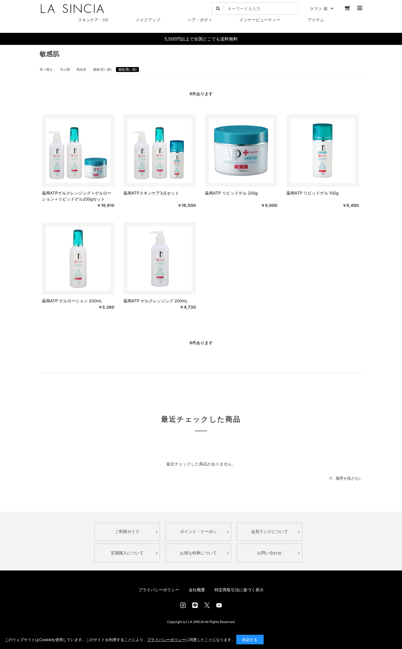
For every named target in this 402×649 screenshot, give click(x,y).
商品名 (81, 69)
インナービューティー (259, 19)
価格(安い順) (102, 69)
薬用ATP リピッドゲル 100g (312, 193)
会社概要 (197, 589)
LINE (195, 605)
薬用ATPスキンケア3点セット (151, 193)
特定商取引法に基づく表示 (239, 589)
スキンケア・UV (93, 19)
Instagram (182, 605)
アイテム (316, 19)
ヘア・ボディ (200, 19)
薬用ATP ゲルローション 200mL (72, 300)
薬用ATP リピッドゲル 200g (231, 193)
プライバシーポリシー (158, 589)
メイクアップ (148, 19)
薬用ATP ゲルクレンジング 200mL (155, 300)
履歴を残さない (349, 478)
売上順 (65, 69)
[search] (218, 9)
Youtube (219, 605)
